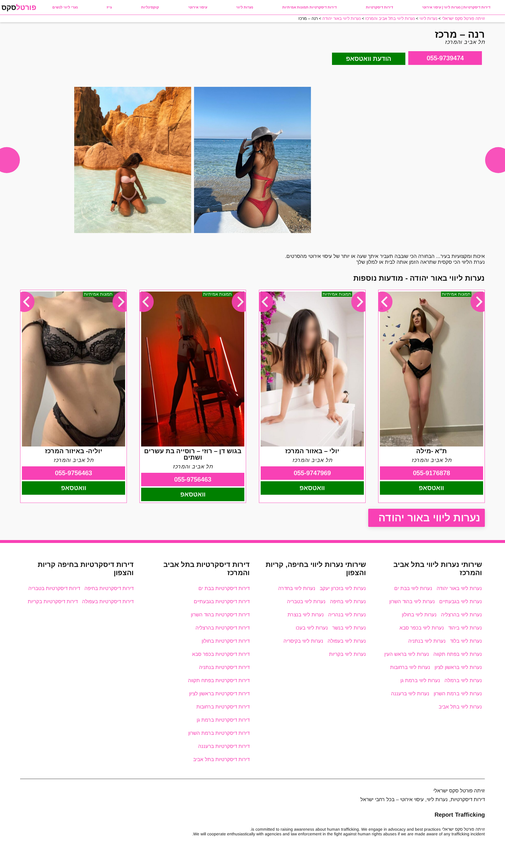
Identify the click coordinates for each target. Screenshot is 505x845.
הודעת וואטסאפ (368, 58)
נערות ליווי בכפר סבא (421, 628)
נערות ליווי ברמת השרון (458, 693)
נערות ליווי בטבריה (306, 601)
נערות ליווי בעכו (312, 628)
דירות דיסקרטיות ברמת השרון (219, 733)
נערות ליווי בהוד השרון (412, 601)
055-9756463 (192, 479)
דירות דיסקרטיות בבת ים (224, 588)
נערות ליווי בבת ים (413, 588)
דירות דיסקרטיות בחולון (226, 641)
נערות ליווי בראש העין (406, 654)
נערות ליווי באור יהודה (429, 518)
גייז (109, 7)
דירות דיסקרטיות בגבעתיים (222, 601)
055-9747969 (312, 473)
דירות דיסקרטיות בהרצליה (223, 628)
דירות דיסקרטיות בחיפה (109, 588)
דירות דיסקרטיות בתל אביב (221, 759)
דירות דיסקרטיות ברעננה (224, 746)
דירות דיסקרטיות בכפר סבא (221, 654)
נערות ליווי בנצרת (306, 615)
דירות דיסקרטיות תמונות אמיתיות (309, 7)
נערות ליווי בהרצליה (461, 615)
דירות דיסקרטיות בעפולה (108, 601)
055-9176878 (431, 473)
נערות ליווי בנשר (349, 628)
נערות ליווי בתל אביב (460, 707)
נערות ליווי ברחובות (410, 667)
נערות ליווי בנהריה (347, 615)
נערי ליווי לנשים (65, 7)
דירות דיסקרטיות (379, 7)
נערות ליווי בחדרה (296, 588)
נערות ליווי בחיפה (348, 601)
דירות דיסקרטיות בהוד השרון (220, 615)
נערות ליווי (244, 7)
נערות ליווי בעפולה (347, 641)
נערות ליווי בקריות (347, 654)
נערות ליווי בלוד (466, 641)
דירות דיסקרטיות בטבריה (54, 588)
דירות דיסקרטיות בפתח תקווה (219, 680)
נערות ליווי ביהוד (465, 628)
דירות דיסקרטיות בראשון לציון (219, 693)
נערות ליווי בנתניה (427, 641)
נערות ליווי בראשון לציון (458, 667)
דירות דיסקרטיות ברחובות (223, 707)
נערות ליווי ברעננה (410, 693)
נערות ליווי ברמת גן (420, 680)
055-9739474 (445, 58)
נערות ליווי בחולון (419, 615)
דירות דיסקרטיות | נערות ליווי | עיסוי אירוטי (456, 7)
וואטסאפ (431, 488)
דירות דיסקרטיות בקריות (53, 601)
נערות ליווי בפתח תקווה (457, 654)
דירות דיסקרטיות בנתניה (224, 667)
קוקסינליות (150, 7)
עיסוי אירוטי (197, 7)
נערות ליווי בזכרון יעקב (343, 588)
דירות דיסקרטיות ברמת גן (223, 720)
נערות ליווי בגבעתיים (460, 601)
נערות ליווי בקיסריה (303, 641)
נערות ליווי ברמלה (463, 680)
